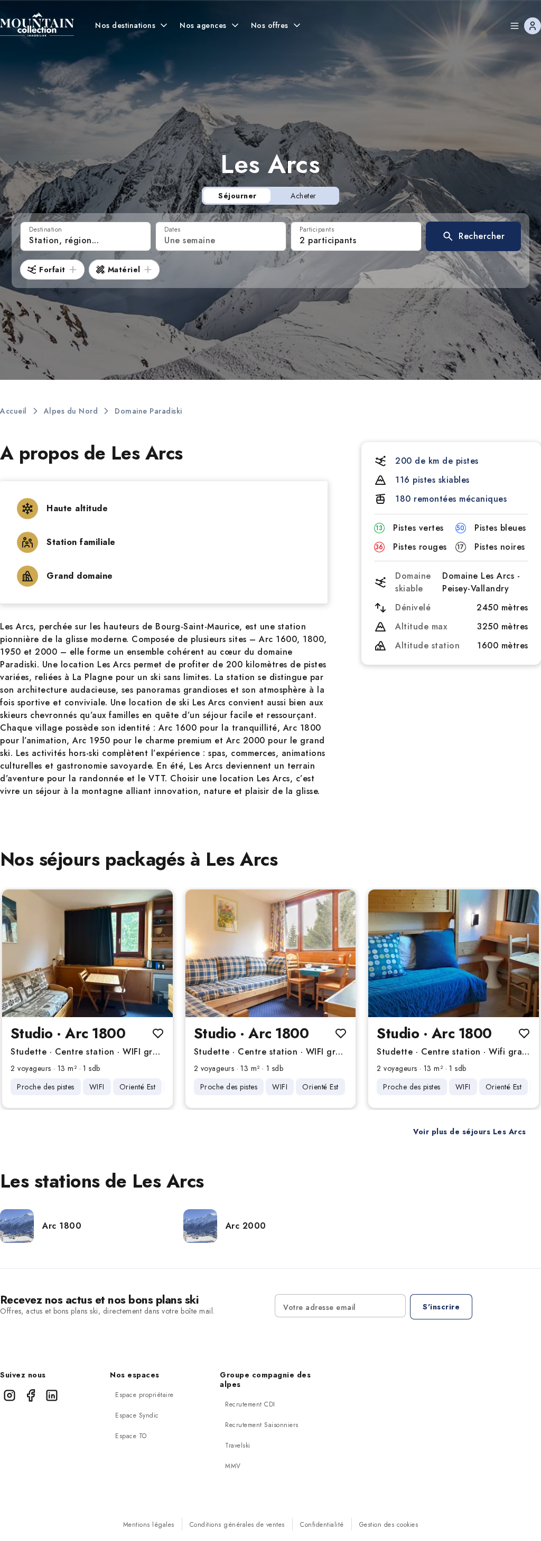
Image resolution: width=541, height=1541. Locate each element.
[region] (87, 953)
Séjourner (237, 195)
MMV (233, 1466)
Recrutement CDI (250, 1404)
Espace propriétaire (144, 1395)
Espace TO (131, 1436)
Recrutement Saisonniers (262, 1425)
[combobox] (85, 236)
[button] (473, 236)
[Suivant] (155, 953)
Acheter (303, 195)
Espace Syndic (137, 1415)
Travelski (237, 1445)
